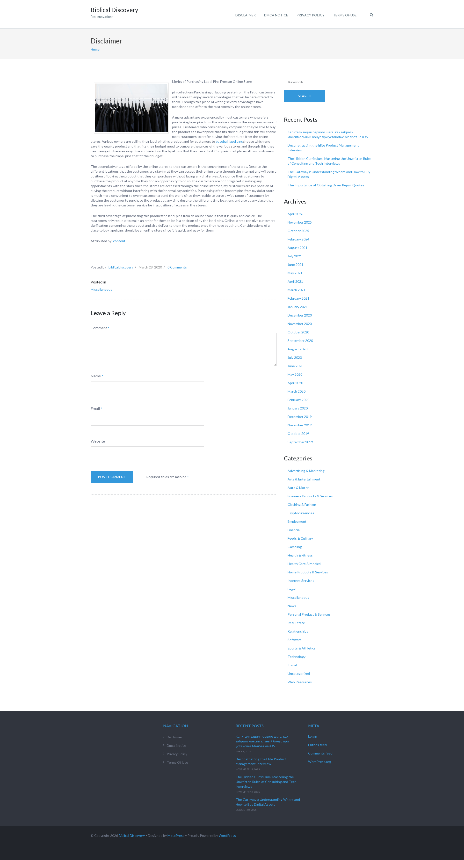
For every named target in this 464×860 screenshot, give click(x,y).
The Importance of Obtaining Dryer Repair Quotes (326, 185)
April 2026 (295, 214)
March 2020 (296, 391)
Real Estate (296, 623)
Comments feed (320, 753)
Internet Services (301, 580)
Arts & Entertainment (304, 479)
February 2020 (298, 400)
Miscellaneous (101, 289)
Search (304, 96)
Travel (292, 665)
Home (95, 49)
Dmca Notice (276, 15)
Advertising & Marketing (306, 471)
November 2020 (300, 324)
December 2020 (300, 315)
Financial (294, 530)
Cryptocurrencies (301, 513)
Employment (297, 521)
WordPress (227, 835)
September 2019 (300, 442)
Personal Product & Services (309, 614)
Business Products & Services (310, 496)
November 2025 (300, 222)
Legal (292, 589)
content (119, 241)
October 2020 (298, 332)
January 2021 (298, 307)
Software (295, 640)
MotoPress (175, 835)
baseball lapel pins (229, 141)
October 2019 (298, 433)
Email (95, 408)
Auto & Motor (298, 488)
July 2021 (295, 256)
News (292, 606)
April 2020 (295, 383)
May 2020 (295, 374)
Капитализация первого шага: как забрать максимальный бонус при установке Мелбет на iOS (262, 741)
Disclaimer (245, 15)
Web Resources (300, 682)
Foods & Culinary (300, 538)
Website (98, 441)
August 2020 (297, 349)
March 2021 (296, 290)
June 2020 (295, 366)
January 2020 (298, 408)
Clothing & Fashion (302, 504)
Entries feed (317, 745)
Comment (99, 327)
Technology (296, 657)
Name (96, 376)
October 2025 (298, 231)
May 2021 (295, 273)
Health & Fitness (300, 555)
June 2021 (295, 264)
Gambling (295, 547)
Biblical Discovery (132, 835)
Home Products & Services (308, 572)
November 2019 (300, 425)
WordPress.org (319, 762)
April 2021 (295, 281)
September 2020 (300, 340)
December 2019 (300, 417)
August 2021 (297, 248)
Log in (312, 736)
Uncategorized (299, 673)
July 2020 (295, 357)
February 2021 (298, 298)
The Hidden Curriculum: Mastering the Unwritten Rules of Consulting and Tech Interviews (266, 782)
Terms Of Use (345, 15)
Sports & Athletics (302, 648)
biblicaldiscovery (121, 267)
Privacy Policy (311, 15)
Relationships (298, 631)
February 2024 (298, 239)
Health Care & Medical (304, 564)
